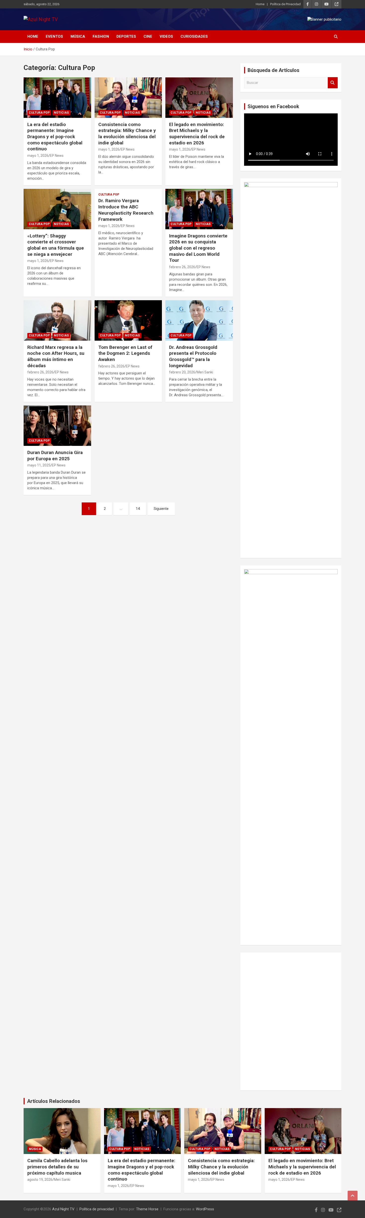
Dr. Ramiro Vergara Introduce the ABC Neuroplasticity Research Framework (125, 210)
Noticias (61, 112)
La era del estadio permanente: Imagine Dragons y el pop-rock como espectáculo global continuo (54, 137)
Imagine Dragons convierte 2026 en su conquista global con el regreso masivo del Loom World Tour (198, 248)
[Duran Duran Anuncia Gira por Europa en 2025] (57, 425)
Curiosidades (194, 36)
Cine (148, 36)
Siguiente (161, 508)
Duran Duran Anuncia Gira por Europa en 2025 (55, 455)
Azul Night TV (63, 1209)
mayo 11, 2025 (38, 465)
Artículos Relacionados (53, 1101)
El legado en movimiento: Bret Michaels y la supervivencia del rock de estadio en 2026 (197, 134)
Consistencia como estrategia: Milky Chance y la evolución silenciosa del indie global (127, 134)
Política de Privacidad (285, 4)
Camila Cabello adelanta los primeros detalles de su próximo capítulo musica (57, 1167)
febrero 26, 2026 (182, 267)
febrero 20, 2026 (182, 372)
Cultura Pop (39, 112)
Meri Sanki (205, 372)
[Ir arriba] (353, 1196)
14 (138, 508)
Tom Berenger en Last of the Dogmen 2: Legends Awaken (125, 353)
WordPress (205, 1209)
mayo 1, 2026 (37, 156)
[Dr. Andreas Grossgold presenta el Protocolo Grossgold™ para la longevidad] (199, 320)
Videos (166, 36)
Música (78, 36)
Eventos (54, 36)
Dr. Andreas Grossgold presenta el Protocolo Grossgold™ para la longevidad (193, 356)
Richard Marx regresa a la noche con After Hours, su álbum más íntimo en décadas (55, 356)
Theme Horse (147, 1209)
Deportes (126, 36)
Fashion (101, 36)
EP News (57, 156)
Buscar (333, 82)
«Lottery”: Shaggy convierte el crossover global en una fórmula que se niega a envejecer (55, 245)
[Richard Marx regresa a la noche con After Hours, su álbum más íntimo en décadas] (57, 320)
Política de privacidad (96, 1209)
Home (260, 4)
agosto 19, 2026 (39, 1180)
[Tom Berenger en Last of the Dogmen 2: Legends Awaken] (128, 320)
